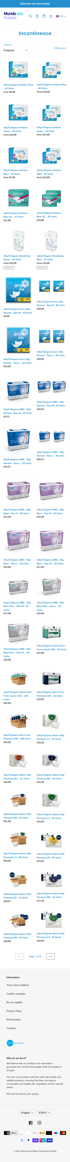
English (25, 1112)
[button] (61, 16)
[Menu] (51, 16)
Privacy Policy (14, 1011)
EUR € (43, 1112)
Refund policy (14, 1019)
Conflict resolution (16, 993)
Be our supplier (14, 1002)
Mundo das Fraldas (29, 1151)
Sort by (8, 45)
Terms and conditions (18, 985)
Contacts (11, 1028)
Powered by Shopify (47, 1151)
